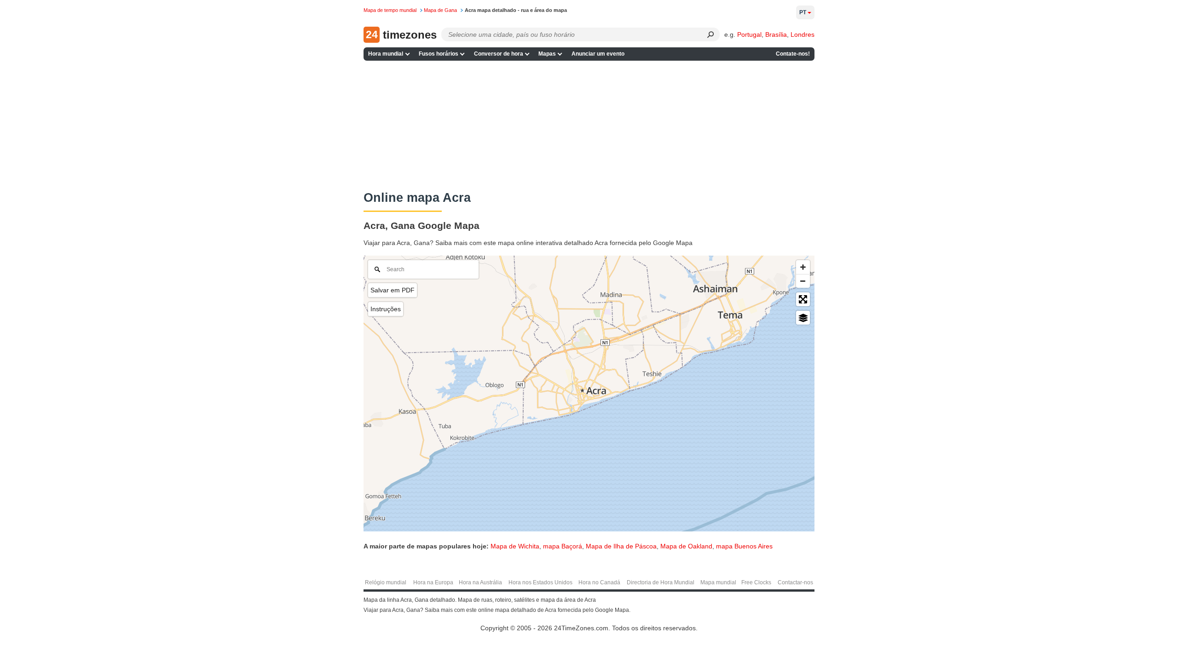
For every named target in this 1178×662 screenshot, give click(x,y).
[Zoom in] (803, 267)
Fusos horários (438, 54)
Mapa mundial (718, 582)
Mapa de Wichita (515, 546)
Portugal (749, 34)
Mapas (547, 54)
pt (802, 12)
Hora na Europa (433, 582)
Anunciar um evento (598, 54)
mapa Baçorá (562, 546)
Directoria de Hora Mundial (660, 582)
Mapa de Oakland (686, 546)
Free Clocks (756, 582)
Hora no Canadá (599, 582)
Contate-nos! (793, 54)
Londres (802, 34)
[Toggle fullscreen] (803, 299)
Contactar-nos (795, 582)
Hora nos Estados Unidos (540, 582)
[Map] (589, 393)
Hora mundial (385, 54)
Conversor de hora (498, 54)
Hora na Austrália (480, 582)
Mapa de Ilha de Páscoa (621, 546)
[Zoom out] (803, 281)
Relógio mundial (385, 582)
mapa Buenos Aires (744, 546)
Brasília (776, 34)
